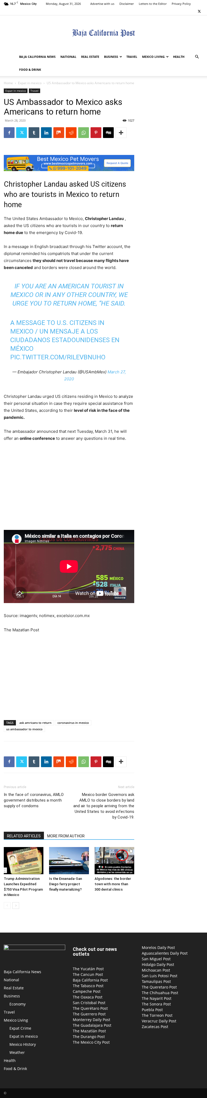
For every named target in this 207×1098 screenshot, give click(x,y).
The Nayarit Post (156, 998)
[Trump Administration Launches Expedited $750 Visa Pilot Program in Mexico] (23, 860)
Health (178, 57)
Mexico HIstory (22, 1044)
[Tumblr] (34, 132)
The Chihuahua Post (160, 992)
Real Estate (90, 57)
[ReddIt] (71, 132)
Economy (17, 1004)
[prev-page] (7, 905)
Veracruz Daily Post (159, 1020)
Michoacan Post (156, 970)
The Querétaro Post (90, 1008)
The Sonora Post (156, 1004)
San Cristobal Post (89, 1002)
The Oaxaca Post (87, 997)
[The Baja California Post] (103, 33)
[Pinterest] (96, 132)
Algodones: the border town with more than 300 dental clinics (113, 884)
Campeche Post (87, 991)
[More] (121, 132)
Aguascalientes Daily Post (165, 953)
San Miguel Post (156, 958)
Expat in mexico (30, 83)
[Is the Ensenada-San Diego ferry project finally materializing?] (69, 860)
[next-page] (15, 905)
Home (8, 83)
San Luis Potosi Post (159, 975)
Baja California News (37, 57)
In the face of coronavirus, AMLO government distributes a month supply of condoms (34, 800)
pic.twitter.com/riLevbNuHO (57, 357)
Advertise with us (102, 4)
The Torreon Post (157, 1015)
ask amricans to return (35, 723)
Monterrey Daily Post (91, 1019)
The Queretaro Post (159, 987)
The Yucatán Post (88, 968)
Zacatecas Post (155, 1026)
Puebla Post (152, 1009)
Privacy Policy (181, 4)
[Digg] (108, 132)
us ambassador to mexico (24, 729)
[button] (196, 56)
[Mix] (58, 132)
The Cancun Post (88, 974)
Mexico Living (153, 57)
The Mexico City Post (91, 1042)
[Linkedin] (46, 132)
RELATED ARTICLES (24, 836)
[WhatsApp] (83, 132)
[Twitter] (199, 11)
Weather (17, 1052)
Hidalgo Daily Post (158, 964)
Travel (131, 57)
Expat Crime (20, 1028)
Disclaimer (126, 4)
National (68, 57)
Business (111, 57)
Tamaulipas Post (156, 981)
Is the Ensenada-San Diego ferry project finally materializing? (65, 884)
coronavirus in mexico (73, 723)
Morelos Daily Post (158, 947)
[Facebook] (9, 132)
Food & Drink (30, 70)
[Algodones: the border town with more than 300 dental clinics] (114, 860)
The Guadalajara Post (92, 1025)
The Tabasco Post (88, 985)
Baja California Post (90, 980)
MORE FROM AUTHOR (66, 836)
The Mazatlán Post (89, 1030)
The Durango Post (89, 1036)
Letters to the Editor (153, 4)
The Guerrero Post (89, 1013)
